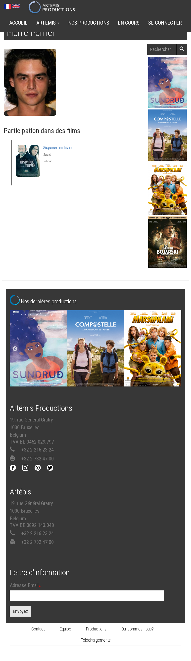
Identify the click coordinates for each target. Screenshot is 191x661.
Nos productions (88, 23)
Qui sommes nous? (137, 628)
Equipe (65, 628)
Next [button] (176, 349)
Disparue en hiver (57, 147)
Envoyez (20, 611)
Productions (96, 628)
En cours (129, 23)
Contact (38, 628)
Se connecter (165, 23)
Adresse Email (24, 585)
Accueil (18, 23)
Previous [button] (15, 349)
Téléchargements (96, 640)
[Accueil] (54, 7)
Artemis (46, 23)
